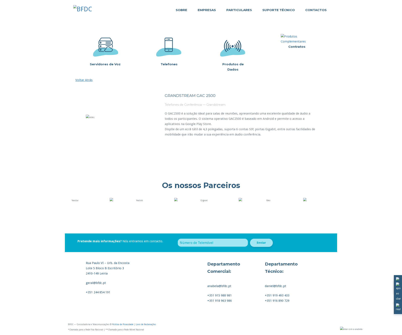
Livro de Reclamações (146, 324)
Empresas (207, 10)
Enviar (261, 243)
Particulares (239, 10)
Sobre (181, 10)
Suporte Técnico (278, 10)
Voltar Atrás (84, 80)
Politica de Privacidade (122, 324)
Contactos (316, 10)
